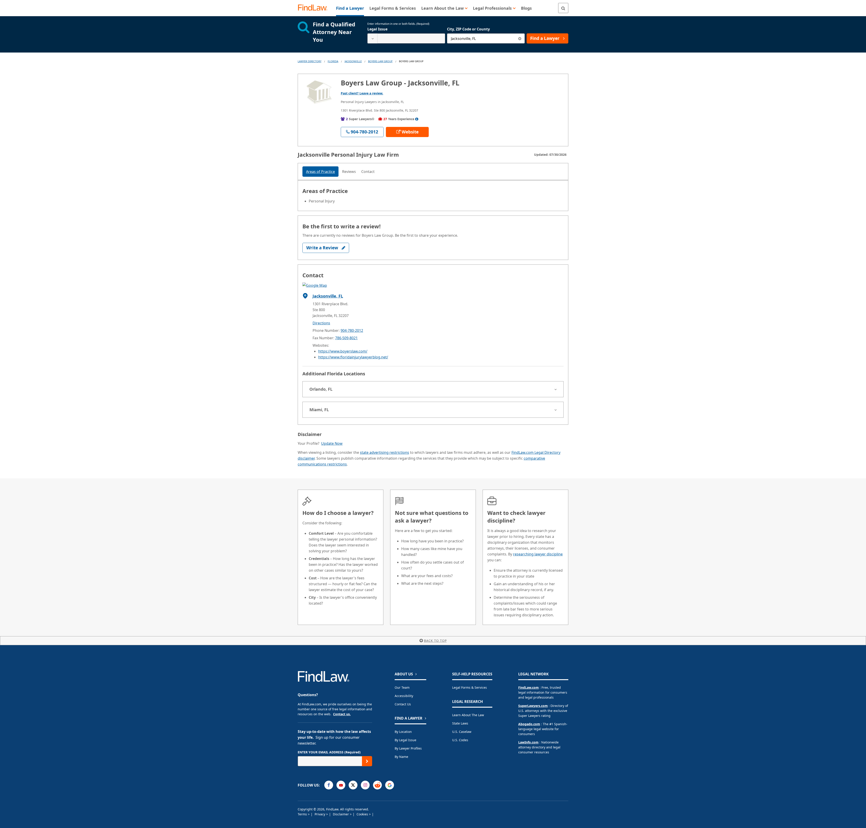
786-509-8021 (346, 337)
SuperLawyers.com (533, 706)
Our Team (402, 687)
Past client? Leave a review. (362, 93)
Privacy (320, 814)
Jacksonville (353, 61)
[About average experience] (416, 119)
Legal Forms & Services (469, 687)
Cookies (363, 814)
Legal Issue (377, 29)
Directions (321, 323)
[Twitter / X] (353, 785)
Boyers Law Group (380, 61)
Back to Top (435, 640)
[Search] (563, 8)
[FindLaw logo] (314, 8)
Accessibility (404, 696)
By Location (403, 731)
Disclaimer (341, 814)
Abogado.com (529, 724)
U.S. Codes (460, 740)
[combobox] (406, 38)
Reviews (349, 171)
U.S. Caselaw (461, 731)
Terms (303, 814)
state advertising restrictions (384, 452)
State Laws (460, 723)
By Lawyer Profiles (408, 748)
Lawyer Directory (309, 61)
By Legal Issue (405, 740)
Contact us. (342, 714)
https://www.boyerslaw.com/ (342, 351)
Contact (368, 171)
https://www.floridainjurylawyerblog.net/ (353, 357)
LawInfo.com (528, 742)
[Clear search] (520, 38)
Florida (333, 61)
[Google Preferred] (389, 785)
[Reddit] (377, 785)
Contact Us (403, 704)
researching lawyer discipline (538, 554)
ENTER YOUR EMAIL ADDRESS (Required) (329, 752)
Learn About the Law (468, 715)
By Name (401, 757)
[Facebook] (328, 785)
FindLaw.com (528, 687)
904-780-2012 (352, 330)
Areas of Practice (320, 171)
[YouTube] (340, 785)
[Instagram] (365, 785)
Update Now (332, 443)
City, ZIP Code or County (468, 29)
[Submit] (367, 761)
